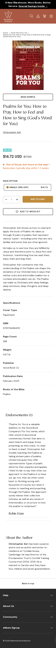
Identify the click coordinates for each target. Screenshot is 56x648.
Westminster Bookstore (20, 641)
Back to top (28, 583)
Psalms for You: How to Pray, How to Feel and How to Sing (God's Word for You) (26, 35)
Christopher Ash (12, 132)
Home (5, 33)
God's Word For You (19, 33)
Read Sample (28, 97)
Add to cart (37, 199)
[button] (44, 16)
